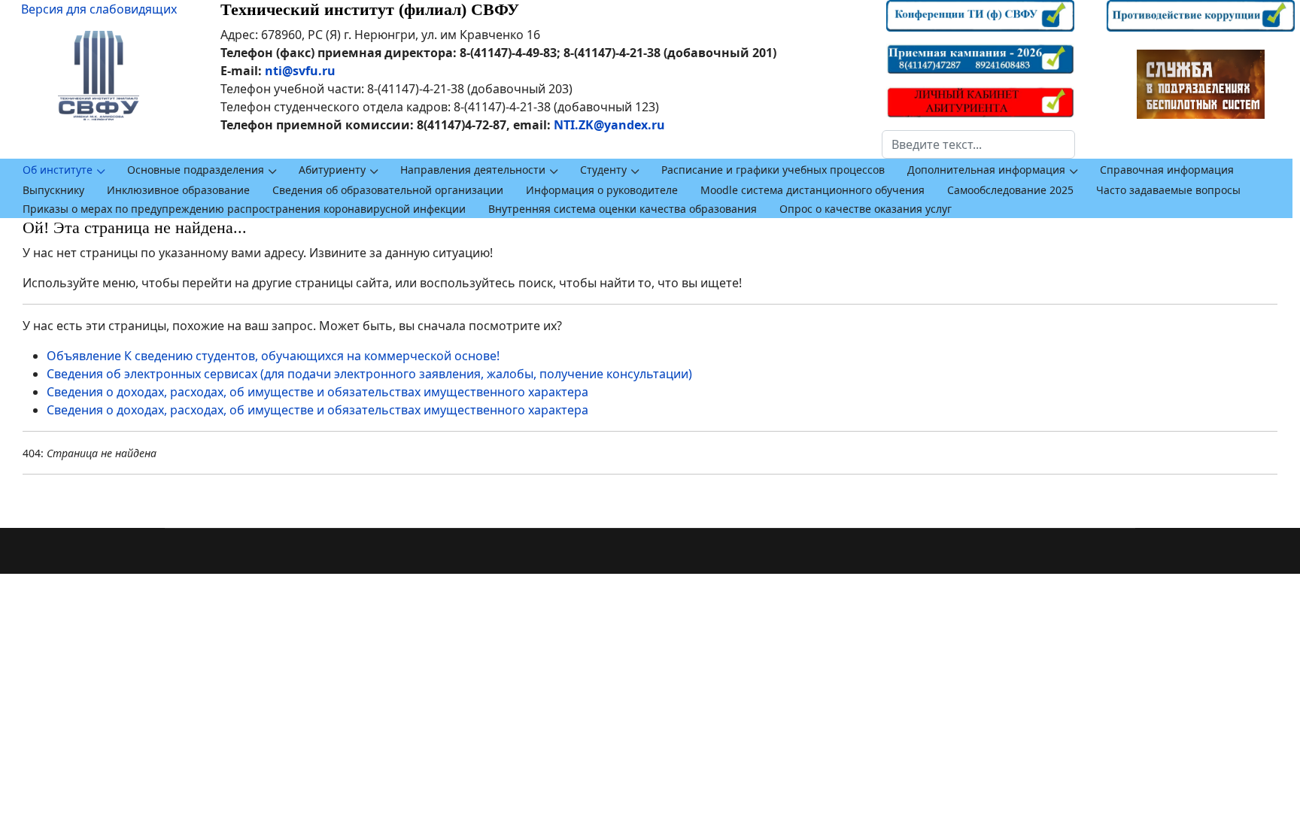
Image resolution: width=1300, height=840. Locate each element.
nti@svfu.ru (300, 70)
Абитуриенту (332, 169)
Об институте (58, 169)
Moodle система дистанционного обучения (812, 190)
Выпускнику (53, 190)
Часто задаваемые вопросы (1168, 190)
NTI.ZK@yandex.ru (609, 125)
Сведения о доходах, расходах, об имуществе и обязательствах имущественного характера (317, 392)
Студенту (603, 169)
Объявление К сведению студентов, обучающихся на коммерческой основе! (273, 355)
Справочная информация (1167, 169)
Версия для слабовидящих (99, 9)
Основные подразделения (195, 169)
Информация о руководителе (602, 190)
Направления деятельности (472, 169)
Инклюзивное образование (178, 190)
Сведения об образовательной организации (387, 190)
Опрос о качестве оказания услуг (865, 209)
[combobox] (978, 144)
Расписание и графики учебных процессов (773, 169)
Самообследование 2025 (1010, 190)
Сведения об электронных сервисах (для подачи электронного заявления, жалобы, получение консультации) (369, 373)
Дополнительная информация (986, 169)
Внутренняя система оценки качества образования (622, 209)
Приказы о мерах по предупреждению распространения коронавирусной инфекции (244, 209)
